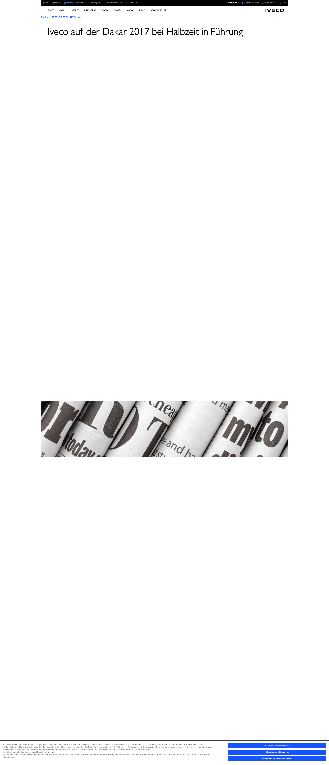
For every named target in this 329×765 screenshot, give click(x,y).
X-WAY (130, 10)
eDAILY (62, 10)
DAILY (51, 10)
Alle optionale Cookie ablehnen (277, 752)
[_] (233, 3)
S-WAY (105, 10)
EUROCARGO (90, 10)
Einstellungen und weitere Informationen (277, 758)
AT (47, 3)
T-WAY (142, 10)
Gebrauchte (80, 3)
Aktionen (69, 3)
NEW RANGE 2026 (158, 10)
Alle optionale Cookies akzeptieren (277, 746)
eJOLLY (75, 10)
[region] (164, 752)
